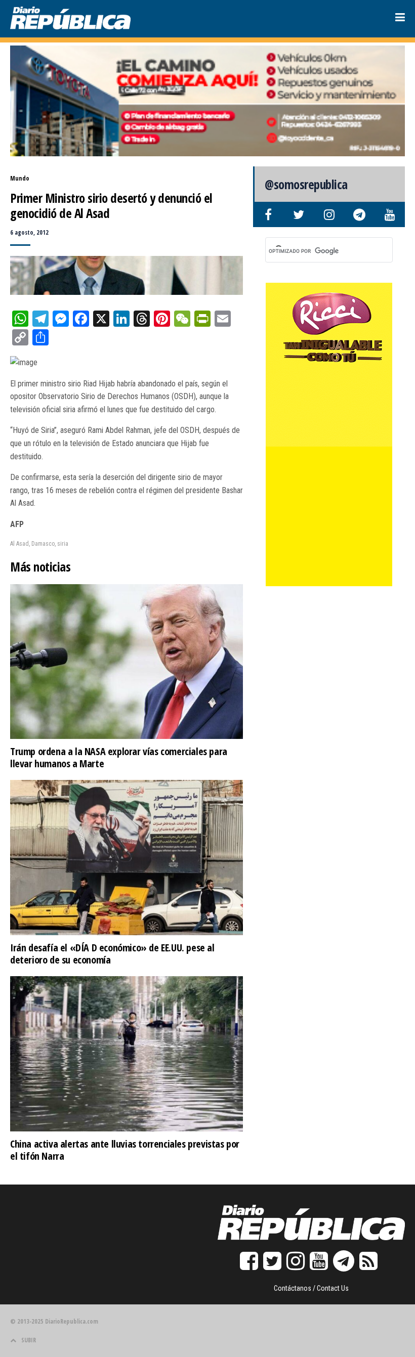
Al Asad (19, 543)
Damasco (43, 543)
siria (62, 543)
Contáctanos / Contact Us (311, 1288)
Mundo (19, 178)
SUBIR (28, 1340)
